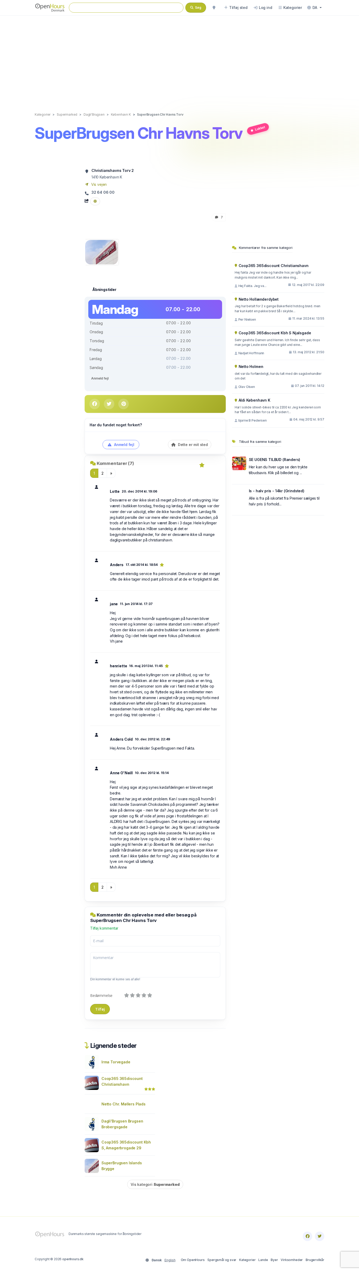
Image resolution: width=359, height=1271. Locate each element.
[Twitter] (319, 1236)
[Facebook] (307, 1236)
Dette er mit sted (192, 444)
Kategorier (247, 1260)
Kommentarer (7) (115, 463)
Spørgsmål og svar (221, 1260)
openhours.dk (73, 1259)
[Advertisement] (179, 58)
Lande (263, 1260)
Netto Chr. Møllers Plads (123, 1104)
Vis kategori (155, 1184)
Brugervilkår (315, 1260)
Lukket (259, 128)
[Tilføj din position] (214, 8)
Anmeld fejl (99, 378)
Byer (274, 1260)
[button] (314, 8)
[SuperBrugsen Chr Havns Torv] (101, 251)
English (170, 1260)
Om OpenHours (193, 1260)
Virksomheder (292, 1260)
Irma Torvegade (115, 1062)
